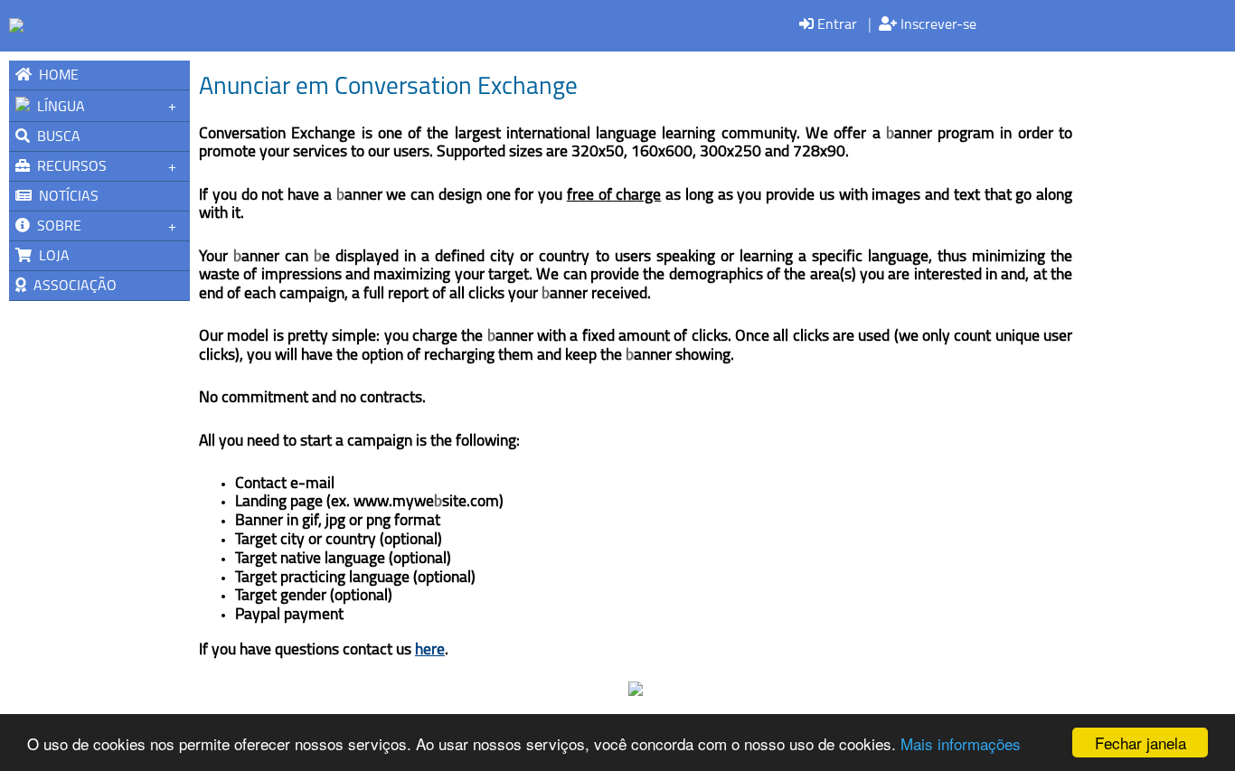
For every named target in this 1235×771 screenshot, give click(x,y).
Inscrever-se (936, 25)
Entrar (835, 25)
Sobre (55, 227)
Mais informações (960, 743)
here (430, 650)
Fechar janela (1140, 742)
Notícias (65, 197)
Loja (51, 256)
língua (57, 107)
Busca (55, 137)
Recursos (68, 167)
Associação (71, 286)
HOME (55, 76)
